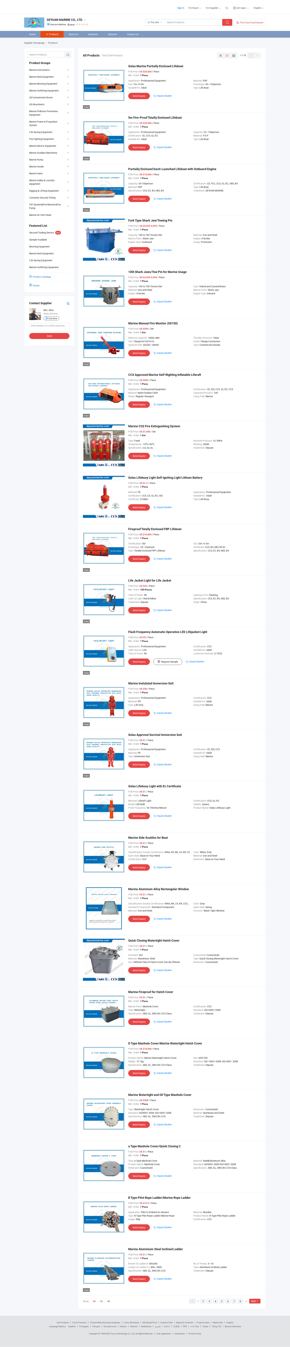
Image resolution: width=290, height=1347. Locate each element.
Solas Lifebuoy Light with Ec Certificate (154, 786)
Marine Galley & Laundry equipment (42, 182)
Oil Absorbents (36, 104)
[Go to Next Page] (257, 55)
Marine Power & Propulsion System (43, 123)
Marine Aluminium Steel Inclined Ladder (155, 1249)
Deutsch (133, 1326)
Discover (112, 34)
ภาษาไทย (194, 1326)
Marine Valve (36, 173)
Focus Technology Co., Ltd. (123, 1333)
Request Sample (169, 661)
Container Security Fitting (42, 197)
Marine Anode (36, 166)
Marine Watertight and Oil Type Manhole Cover (159, 1095)
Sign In (180, 7)
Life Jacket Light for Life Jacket (149, 580)
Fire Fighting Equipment (41, 139)
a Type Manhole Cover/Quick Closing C (154, 1146)
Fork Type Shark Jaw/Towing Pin (150, 220)
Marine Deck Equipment (41, 76)
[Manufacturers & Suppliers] (45, 7)
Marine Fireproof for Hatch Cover (150, 992)
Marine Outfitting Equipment (44, 90)
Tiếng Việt (216, 1326)
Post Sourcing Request (251, 22)
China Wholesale (131, 1322)
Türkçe (205, 1326)
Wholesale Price (149, 1322)
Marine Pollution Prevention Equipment (43, 113)
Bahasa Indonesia (233, 1326)
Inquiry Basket (164, 95)
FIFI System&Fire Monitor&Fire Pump (45, 206)
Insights (229, 1322)
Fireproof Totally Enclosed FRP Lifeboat (154, 529)
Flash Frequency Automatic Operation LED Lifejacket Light (167, 632)
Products (54, 34)
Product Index (203, 1322)
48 (108, 1301)
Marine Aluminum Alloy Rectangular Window (158, 889)
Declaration (180, 1333)
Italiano (123, 1326)
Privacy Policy (194, 1333)
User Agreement (164, 1333)
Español (72, 1326)
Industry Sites (166, 1322)
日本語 (177, 1326)
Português (84, 1326)
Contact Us (133, 34)
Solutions (93, 34)
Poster (36, 285)
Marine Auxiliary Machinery (43, 152)
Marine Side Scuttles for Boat (148, 837)
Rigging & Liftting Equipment (44, 190)
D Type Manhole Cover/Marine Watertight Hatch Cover (165, 1043)
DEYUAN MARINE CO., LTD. (65, 20)
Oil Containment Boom (41, 97)
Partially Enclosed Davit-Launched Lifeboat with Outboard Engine (172, 169)
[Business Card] (68, 303)
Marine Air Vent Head (40, 214)
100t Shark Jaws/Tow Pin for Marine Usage (157, 272)
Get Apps (241, 7)
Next (253, 1301)
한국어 (167, 1326)
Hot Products (63, 1322)
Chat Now (52, 318)
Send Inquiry (139, 95)
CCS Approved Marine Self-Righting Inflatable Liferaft (164, 375)
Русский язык (110, 1326)
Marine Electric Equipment (42, 145)
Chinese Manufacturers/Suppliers (105, 1322)
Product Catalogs (42, 276)
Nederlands (146, 1326)
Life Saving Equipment (40, 132)
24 (94, 1301)
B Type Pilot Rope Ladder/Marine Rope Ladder (159, 1197)
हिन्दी (185, 1326)
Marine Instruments (39, 69)
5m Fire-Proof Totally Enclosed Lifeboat (155, 117)
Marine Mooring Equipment (43, 83)
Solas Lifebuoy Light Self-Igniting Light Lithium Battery (165, 477)
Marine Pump (36, 159)
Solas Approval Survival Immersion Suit (155, 735)
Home (32, 34)
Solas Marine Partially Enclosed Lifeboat (155, 66)
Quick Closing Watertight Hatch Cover (153, 940)
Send (49, 336)
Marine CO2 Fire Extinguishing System (154, 426)
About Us (73, 34)
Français (96, 1326)
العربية (157, 1326)
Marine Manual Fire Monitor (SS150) (153, 323)
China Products (79, 1322)
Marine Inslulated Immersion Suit (151, 683)
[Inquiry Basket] (227, 7)
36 (101, 1301)
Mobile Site (218, 1322)
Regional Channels (184, 1322)
